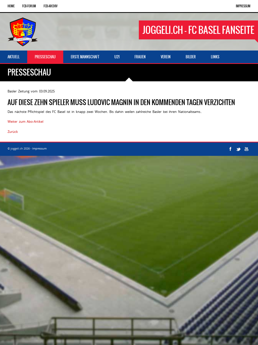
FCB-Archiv (50, 6)
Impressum (243, 6)
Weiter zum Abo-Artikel (25, 121)
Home (11, 6)
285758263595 (30, 131)
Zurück (13, 131)
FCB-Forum (29, 6)
